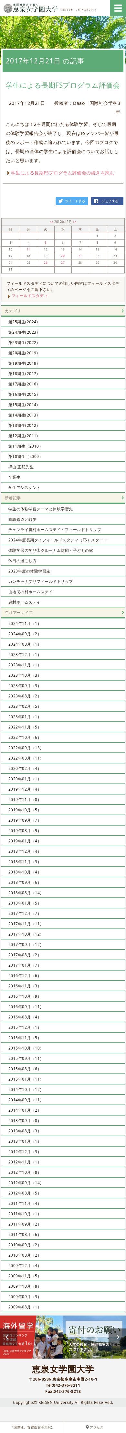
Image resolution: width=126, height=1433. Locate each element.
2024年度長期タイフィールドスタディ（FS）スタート (58, 540)
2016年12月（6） (25, 975)
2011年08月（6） (25, 1234)
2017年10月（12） (26, 934)
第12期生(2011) (23, 436)
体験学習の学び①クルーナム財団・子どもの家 (50, 550)
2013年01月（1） (25, 1141)
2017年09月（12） (26, 944)
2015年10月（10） (26, 1048)
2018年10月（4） (25, 872)
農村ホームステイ (24, 602)
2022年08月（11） (26, 758)
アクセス (96, 1427)
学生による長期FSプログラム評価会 (63, 85)
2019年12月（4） (25, 789)
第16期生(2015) (23, 394)
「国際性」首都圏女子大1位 (31, 1427)
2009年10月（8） (25, 1286)
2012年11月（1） (25, 1162)
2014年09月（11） (26, 1100)
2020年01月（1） (25, 779)
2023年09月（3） (25, 685)
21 (80, 256)
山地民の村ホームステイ (30, 591)
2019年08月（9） (25, 830)
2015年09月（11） (26, 1058)
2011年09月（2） (25, 1224)
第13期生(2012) (23, 425)
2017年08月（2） (25, 955)
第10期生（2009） (25, 456)
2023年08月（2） (25, 696)
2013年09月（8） (25, 1120)
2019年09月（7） (25, 820)
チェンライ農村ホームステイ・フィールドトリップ (54, 529)
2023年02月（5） (25, 706)
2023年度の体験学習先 (29, 571)
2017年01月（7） (25, 965)
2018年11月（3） (25, 861)
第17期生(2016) (23, 384)
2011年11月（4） (25, 1203)
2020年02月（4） (25, 768)
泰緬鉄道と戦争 (22, 519)
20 (63, 256)
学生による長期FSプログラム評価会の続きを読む (63, 173)
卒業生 (14, 477)
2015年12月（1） (25, 1027)
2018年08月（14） (26, 892)
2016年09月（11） (26, 1006)
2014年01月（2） (25, 1110)
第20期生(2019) (23, 353)
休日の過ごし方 (22, 560)
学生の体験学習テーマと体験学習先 (40, 509)
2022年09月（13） (26, 747)
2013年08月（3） (25, 1131)
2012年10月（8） (25, 1172)
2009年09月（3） (25, 1296)
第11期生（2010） (25, 446)
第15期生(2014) (23, 404)
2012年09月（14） (26, 1182)
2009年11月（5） (25, 1276)
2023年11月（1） (25, 665)
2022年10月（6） (25, 737)
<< (52, 222)
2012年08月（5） (25, 1193)
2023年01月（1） (25, 716)
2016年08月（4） (25, 1017)
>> (75, 222)
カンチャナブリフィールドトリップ (40, 581)
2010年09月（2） (25, 1245)
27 (63, 263)
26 (45, 263)
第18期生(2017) (23, 373)
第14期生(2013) (23, 415)
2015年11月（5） (25, 1037)
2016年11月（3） (25, 986)
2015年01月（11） (26, 1079)
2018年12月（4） (25, 851)
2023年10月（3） (25, 675)
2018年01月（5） (25, 903)
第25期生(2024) (23, 322)
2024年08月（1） (25, 644)
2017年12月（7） (25, 913)
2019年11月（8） (25, 799)
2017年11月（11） (26, 924)
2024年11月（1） (25, 623)
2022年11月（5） (25, 727)
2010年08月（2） (25, 1255)
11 (28, 249)
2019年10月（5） (25, 810)
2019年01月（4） (25, 841)
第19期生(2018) (23, 363)
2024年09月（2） (25, 634)
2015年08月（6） (25, 1069)
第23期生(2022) (23, 342)
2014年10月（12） (26, 1089)
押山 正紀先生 (21, 467)
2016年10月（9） (25, 996)
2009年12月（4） (25, 1265)
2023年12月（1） (25, 654)
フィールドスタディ (30, 295)
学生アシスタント (24, 487)
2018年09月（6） (25, 882)
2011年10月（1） (25, 1213)
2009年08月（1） (25, 1307)
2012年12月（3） (25, 1151)
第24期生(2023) (23, 332)
